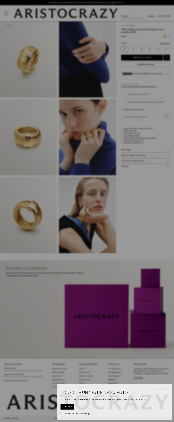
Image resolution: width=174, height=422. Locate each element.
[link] (67, 407)
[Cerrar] (167, 388)
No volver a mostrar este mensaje (77, 414)
